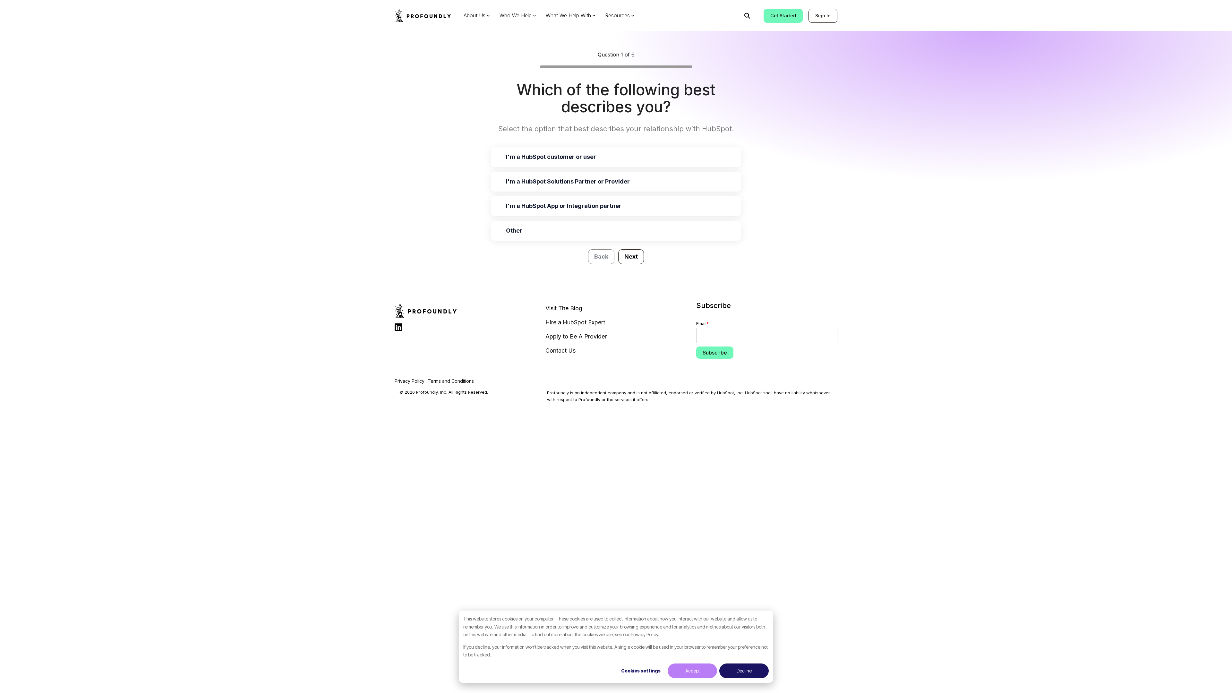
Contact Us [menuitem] (560, 350)
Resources (617, 15)
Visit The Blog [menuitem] (563, 308)
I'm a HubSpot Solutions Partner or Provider (568, 181)
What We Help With (568, 15)
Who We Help (516, 15)
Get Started (783, 15)
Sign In (823, 15)
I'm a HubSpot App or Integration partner (563, 205)
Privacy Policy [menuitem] (409, 381)
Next (631, 256)
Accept (692, 670)
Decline (744, 670)
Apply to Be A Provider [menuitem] (576, 336)
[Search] (747, 16)
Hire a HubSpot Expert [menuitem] (575, 322)
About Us (474, 15)
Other (514, 230)
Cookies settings (641, 670)
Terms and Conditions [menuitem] (451, 381)
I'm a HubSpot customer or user (551, 156)
